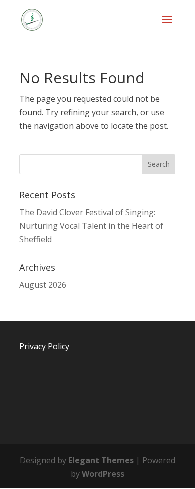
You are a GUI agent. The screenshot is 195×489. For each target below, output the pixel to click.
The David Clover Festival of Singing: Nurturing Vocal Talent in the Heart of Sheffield (92, 226)
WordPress (103, 474)
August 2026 (43, 285)
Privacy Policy (45, 346)
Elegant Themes (101, 460)
